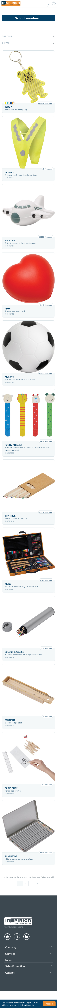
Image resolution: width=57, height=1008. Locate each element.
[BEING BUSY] (28, 758)
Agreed (49, 1003)
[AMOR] (28, 278)
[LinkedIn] (26, 936)
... (31, 883)
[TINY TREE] (28, 486)
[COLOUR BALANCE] (28, 622)
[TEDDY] (28, 77)
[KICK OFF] (28, 347)
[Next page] (37, 883)
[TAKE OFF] (28, 210)
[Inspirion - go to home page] (10, 5)
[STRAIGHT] (28, 690)
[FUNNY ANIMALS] (28, 415)
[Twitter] (17, 936)
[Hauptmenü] (54, 3)
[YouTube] (7, 936)
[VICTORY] (28, 142)
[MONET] (28, 554)
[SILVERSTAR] (28, 826)
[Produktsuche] (47, 3)
